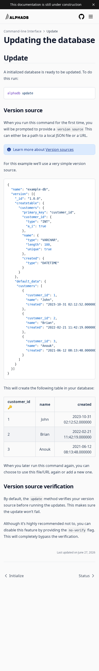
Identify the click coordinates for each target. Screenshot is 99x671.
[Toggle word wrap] (81, 92)
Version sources (60, 149)
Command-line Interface (22, 31)
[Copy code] (88, 92)
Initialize (16, 575)
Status (84, 575)
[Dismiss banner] (93, 4)
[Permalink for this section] (32, 58)
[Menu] (90, 16)
